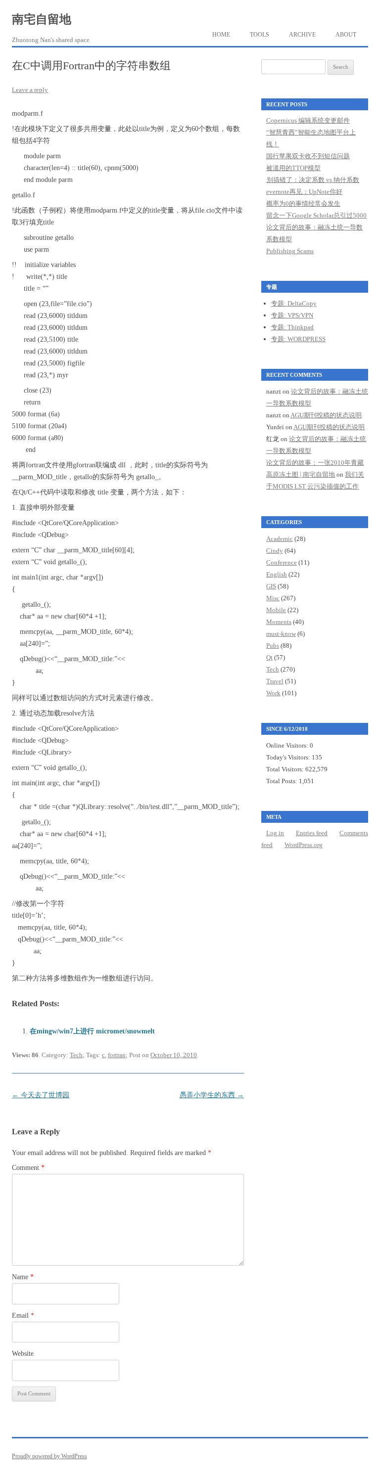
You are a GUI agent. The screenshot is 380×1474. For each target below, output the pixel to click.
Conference (281, 562)
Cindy (274, 550)
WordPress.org (304, 845)
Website (23, 1353)
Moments (278, 621)
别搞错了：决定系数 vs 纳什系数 (312, 179)
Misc (273, 598)
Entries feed (312, 833)
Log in (275, 833)
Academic (279, 538)
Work (273, 693)
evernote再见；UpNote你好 (304, 191)
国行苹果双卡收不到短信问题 (308, 156)
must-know (281, 633)
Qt (269, 657)
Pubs (272, 645)
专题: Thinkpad (292, 327)
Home (221, 34)
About (345, 34)
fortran (117, 1055)
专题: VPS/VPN (292, 315)
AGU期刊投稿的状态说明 (326, 415)
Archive (302, 34)
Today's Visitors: (289, 757)
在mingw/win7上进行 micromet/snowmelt (92, 1031)
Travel (275, 681)
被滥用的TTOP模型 (293, 168)
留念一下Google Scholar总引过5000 (316, 215)
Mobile (276, 610)
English (276, 574)
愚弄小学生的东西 (212, 1095)
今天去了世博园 (40, 1095)
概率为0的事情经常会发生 (303, 203)
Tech (76, 1055)
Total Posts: (282, 781)
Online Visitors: (288, 745)
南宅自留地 (41, 19)
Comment (28, 1167)
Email (23, 1315)
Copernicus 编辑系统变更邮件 (308, 120)
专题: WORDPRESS (298, 339)
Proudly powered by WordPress (49, 1456)
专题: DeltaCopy (294, 303)
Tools (259, 34)
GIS (271, 586)
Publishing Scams (290, 251)
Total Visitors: (285, 769)
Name (23, 1277)
